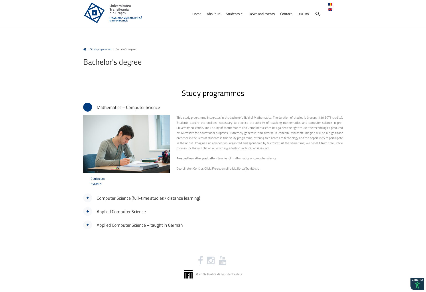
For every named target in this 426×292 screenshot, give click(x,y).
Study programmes (101, 49)
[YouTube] (222, 260)
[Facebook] (200, 260)
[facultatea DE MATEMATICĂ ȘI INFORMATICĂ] (113, 12)
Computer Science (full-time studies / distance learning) (148, 198)
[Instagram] (211, 260)
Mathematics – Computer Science (128, 107)
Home (84, 49)
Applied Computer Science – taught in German (140, 225)
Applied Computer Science (121, 211)
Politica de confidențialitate (224, 274)
